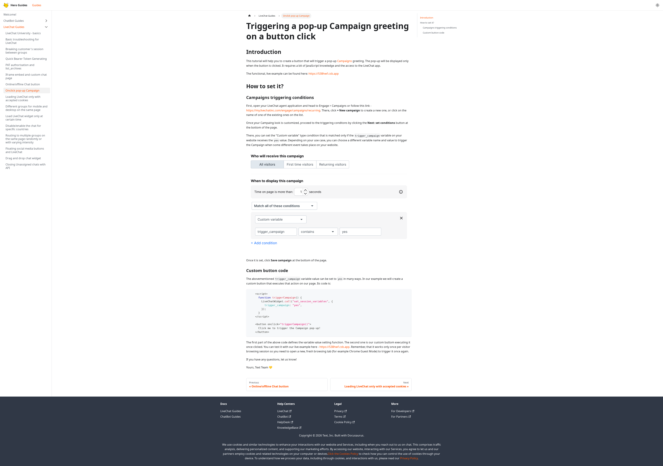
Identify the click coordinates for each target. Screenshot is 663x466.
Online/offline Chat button (23, 84)
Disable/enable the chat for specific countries (23, 127)
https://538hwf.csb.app (324, 73)
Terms (338, 417)
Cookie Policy (343, 422)
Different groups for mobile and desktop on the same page (26, 108)
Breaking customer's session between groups (24, 50)
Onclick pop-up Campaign (22, 90)
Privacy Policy (409, 458)
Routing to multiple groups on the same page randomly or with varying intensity (25, 139)
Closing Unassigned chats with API (26, 166)
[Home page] (249, 15)
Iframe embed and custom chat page (26, 76)
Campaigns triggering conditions (440, 27)
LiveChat (282, 411)
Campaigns (344, 61)
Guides (36, 5)
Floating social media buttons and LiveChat (25, 150)
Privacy (339, 411)
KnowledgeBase (287, 428)
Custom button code (433, 32)
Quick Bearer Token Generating (26, 59)
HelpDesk (283, 422)
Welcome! (9, 14)
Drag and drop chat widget (23, 158)
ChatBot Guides (13, 21)
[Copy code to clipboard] (407, 293)
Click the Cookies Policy (343, 454)
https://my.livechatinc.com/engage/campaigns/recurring (283, 110)
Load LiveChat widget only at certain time (24, 117)
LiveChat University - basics (23, 33)
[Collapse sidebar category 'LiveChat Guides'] (46, 27)
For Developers (401, 411)
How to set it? (427, 22)
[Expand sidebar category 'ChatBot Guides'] (46, 20)
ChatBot (282, 417)
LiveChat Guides (13, 27)
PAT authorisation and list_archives (20, 66)
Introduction (426, 17)
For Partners (399, 417)
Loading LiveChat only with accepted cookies (23, 98)
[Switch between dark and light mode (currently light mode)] (657, 5)
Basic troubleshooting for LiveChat (22, 41)
